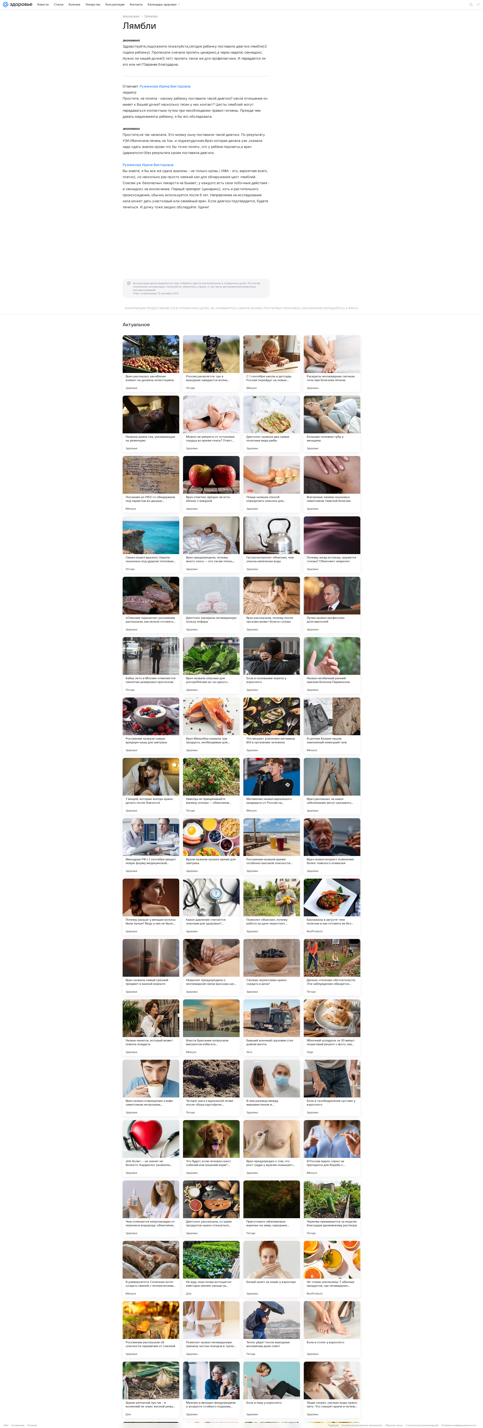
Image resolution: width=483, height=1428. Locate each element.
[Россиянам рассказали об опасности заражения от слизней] (151, 1329)
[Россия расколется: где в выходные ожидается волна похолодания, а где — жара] (211, 363)
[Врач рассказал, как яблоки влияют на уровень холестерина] (151, 363)
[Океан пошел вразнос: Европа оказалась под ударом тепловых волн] (151, 544)
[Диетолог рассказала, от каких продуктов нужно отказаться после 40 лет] (211, 1208)
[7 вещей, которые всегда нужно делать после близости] (151, 786)
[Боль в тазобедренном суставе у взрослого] (332, 1088)
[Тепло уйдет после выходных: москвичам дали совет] (271, 1329)
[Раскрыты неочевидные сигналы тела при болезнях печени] (332, 363)
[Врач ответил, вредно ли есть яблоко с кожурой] (211, 484)
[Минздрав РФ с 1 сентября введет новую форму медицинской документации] (151, 846)
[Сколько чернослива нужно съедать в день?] (271, 967)
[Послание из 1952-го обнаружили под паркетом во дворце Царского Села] (151, 484)
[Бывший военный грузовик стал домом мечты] (271, 1027)
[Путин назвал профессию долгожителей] (332, 605)
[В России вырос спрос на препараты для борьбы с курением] (332, 1148)
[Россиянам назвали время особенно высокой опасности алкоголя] (271, 846)
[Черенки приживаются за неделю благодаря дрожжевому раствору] (332, 1208)
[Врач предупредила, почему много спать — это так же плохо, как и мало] (211, 544)
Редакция (333, 1425)
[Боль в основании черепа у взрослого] (271, 665)
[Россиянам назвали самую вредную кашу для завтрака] (151, 725)
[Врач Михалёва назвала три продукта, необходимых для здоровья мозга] (211, 725)
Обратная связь (394, 1425)
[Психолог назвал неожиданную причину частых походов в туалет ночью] (211, 1329)
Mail (6, 1425)
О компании (17, 1425)
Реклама (32, 1425)
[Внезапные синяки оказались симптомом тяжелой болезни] (332, 484)
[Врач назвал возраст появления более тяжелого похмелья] (332, 846)
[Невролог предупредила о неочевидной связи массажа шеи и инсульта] (211, 967)
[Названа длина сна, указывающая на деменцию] (151, 424)
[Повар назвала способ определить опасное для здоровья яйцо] (271, 484)
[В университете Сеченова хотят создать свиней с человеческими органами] (151, 1269)
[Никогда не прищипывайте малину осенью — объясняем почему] (211, 786)
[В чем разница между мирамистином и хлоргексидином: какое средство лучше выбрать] (271, 1088)
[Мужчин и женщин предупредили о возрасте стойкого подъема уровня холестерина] (211, 1390)
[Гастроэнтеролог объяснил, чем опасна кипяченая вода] (271, 544)
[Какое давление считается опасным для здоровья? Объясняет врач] (211, 907)
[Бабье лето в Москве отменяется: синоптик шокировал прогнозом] (151, 665)
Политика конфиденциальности (458, 1425)
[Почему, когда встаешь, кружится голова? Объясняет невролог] (332, 544)
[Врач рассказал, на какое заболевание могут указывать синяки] (332, 786)
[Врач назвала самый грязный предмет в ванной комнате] (151, 967)
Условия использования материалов (362, 1425)
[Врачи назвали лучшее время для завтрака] (211, 846)
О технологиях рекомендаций (422, 1425)
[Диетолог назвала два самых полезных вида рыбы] (271, 424)
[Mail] (5, 4)
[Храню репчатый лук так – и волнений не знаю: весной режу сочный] (151, 1390)
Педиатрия (151, 16)
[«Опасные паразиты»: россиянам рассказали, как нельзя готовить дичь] (151, 605)
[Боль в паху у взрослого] (271, 1390)
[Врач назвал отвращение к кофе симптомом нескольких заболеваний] (151, 1088)
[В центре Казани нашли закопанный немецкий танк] (332, 725)
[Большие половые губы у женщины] (332, 424)
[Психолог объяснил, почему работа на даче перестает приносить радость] (271, 907)
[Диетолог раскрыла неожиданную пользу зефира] (211, 605)
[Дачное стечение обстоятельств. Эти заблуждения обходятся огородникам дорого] (332, 967)
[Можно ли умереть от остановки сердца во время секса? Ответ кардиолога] (211, 424)
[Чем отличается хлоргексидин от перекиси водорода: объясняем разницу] (151, 1208)
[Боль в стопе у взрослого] (332, 1329)
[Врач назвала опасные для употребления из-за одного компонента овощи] (211, 665)
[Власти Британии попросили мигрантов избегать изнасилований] (211, 1027)
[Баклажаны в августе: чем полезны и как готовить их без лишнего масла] (332, 907)
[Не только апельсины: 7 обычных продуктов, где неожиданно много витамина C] (332, 1269)
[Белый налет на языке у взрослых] (271, 1269)
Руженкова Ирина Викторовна (165, 86)
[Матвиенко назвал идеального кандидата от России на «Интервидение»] (271, 786)
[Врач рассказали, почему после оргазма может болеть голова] (271, 605)
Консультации (131, 16)
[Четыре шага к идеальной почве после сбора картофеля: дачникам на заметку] (211, 1088)
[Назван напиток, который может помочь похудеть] (151, 1027)
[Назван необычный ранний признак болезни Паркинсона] (332, 665)
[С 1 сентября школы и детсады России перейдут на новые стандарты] (271, 363)
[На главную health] (20, 4)
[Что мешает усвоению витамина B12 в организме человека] (271, 725)
